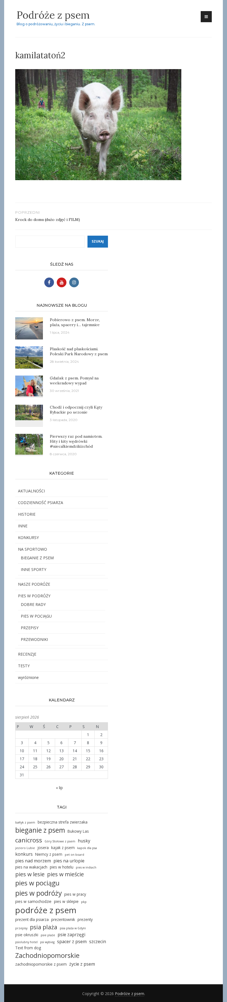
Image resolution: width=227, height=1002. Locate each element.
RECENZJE (27, 654)
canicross (28, 840)
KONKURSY (28, 537)
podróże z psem (45, 910)
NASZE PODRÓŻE (34, 584)
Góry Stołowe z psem (60, 841)
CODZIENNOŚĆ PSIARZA (40, 502)
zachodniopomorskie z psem (41, 964)
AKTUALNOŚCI (31, 491)
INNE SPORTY (33, 569)
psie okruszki (26, 934)
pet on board (74, 855)
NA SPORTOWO (32, 549)
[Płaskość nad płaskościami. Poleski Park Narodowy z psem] (29, 357)
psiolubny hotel (26, 942)
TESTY (24, 665)
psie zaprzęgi (71, 934)
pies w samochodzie (33, 901)
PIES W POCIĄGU (36, 616)
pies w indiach (86, 867)
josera (43, 847)
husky (84, 841)
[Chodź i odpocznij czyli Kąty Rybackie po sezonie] (29, 412)
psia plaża (43, 927)
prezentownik (63, 919)
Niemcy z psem (48, 854)
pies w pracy (75, 894)
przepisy (21, 928)
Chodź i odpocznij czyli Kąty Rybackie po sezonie (76, 410)
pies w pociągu (37, 882)
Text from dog (28, 947)
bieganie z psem (40, 830)
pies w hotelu (61, 867)
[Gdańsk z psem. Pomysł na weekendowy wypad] (29, 385)
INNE (22, 525)
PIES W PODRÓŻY (34, 595)
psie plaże (48, 935)
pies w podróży (38, 893)
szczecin (97, 941)
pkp (84, 902)
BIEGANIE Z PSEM (37, 557)
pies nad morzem (33, 861)
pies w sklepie (66, 901)
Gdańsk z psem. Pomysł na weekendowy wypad (74, 381)
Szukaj (98, 241)
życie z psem (82, 964)
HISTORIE (26, 514)
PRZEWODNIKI (34, 639)
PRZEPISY (29, 627)
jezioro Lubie (25, 848)
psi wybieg (47, 942)
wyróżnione (28, 677)
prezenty (85, 919)
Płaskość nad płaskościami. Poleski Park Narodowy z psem (79, 351)
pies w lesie (30, 874)
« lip (59, 787)
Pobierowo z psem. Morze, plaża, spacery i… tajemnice (75, 322)
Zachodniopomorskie (47, 955)
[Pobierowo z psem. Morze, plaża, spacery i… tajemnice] (29, 328)
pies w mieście (65, 874)
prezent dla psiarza (32, 919)
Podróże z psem (53, 15)
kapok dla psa (87, 848)
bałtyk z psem (25, 822)
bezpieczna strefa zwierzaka (62, 822)
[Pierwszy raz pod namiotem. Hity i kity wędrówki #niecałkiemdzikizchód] (29, 443)
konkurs (24, 854)
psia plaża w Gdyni (73, 928)
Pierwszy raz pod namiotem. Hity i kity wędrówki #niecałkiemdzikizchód (76, 441)
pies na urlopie (68, 861)
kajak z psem (63, 847)
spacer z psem (72, 941)
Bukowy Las (78, 831)
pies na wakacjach (31, 867)
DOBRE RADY (33, 604)
